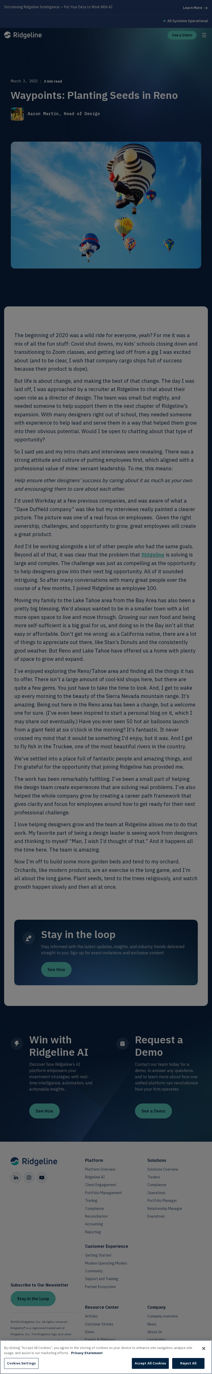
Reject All (188, 1363)
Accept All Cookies (150, 1363)
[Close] (203, 1348)
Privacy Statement (87, 1353)
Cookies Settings (21, 1363)
